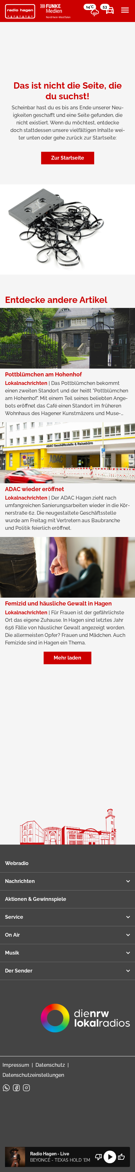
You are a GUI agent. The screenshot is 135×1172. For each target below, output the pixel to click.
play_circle (109, 1156)
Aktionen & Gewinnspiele (35, 899)
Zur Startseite (67, 158)
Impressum (16, 1065)
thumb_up (121, 1157)
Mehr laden (67, 658)
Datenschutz (50, 1065)
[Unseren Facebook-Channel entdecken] (16, 1088)
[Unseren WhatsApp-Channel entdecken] (6, 1088)
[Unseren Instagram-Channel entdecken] (26, 1088)
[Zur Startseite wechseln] (20, 11)
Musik (12, 953)
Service (14, 917)
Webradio (17, 863)
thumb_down (98, 1157)
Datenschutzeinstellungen (33, 1075)
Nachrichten (20, 881)
